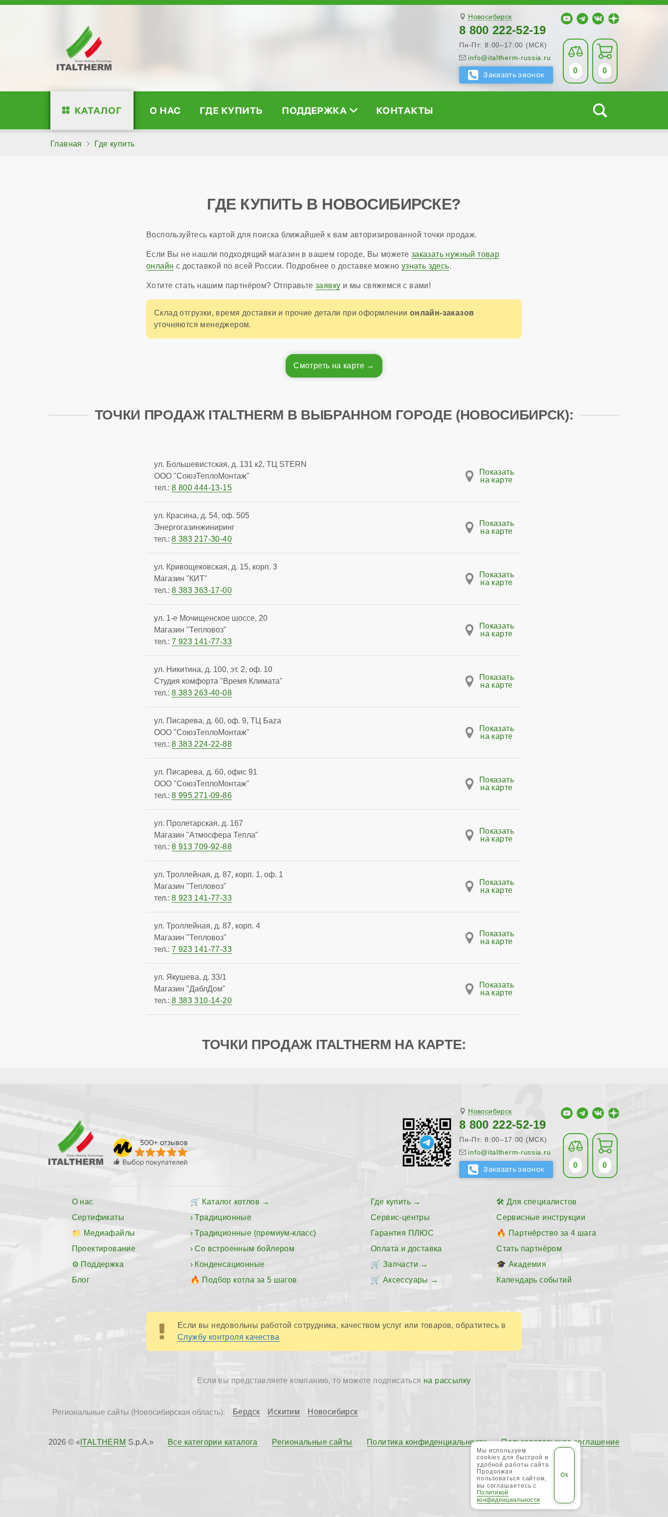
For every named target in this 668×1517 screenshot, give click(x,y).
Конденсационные (230, 1264)
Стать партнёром (529, 1248)
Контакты (405, 110)
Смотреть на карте (328, 365)
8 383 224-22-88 (202, 744)
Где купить (231, 110)
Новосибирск (490, 17)
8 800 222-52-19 (502, 30)
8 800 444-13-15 (202, 488)
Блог (81, 1280)
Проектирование (104, 1248)
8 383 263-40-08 (202, 693)
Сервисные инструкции (540, 1217)
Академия (527, 1264)
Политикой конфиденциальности (508, 1496)
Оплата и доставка (406, 1248)
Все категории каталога (213, 1442)
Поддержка (314, 110)
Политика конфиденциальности (427, 1442)
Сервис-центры (400, 1217)
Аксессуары (405, 1280)
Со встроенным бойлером (244, 1248)
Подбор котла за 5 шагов (249, 1280)
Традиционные (223, 1217)
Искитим (283, 1412)
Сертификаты (98, 1217)
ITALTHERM (103, 1442)
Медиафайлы (109, 1233)
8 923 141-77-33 (202, 898)
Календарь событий (534, 1280)
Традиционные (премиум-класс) (255, 1233)
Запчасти (400, 1264)
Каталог (98, 110)
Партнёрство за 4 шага (552, 1233)
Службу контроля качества (229, 1337)
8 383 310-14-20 (202, 1000)
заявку (327, 285)
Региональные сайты (312, 1442)
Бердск (246, 1412)
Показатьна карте (496, 476)
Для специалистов (542, 1202)
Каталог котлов (231, 1202)
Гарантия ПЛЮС (402, 1233)
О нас (165, 110)
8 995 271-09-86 (202, 795)
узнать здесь (425, 266)
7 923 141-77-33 (202, 641)
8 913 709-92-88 (202, 847)
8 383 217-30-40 (202, 539)
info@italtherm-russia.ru (509, 58)
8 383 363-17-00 (202, 590)
